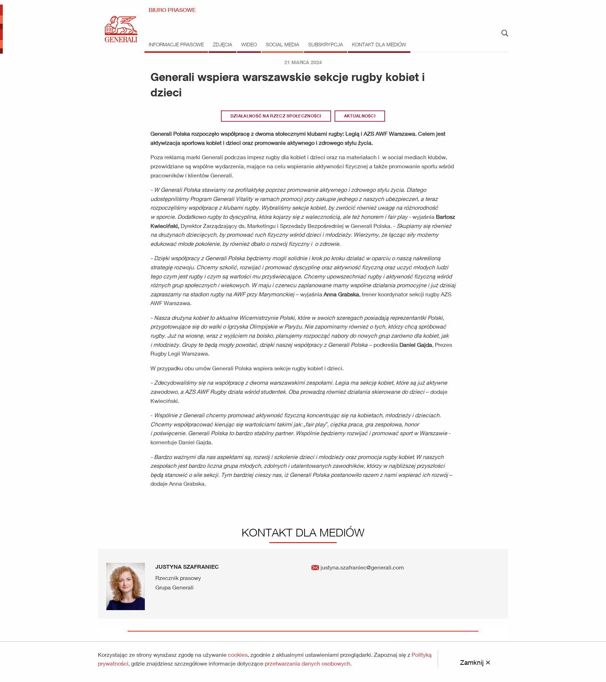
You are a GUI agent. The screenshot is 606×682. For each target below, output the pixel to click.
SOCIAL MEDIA (282, 44)
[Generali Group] (121, 28)
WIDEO (249, 44)
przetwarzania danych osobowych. (308, 663)
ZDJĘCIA (222, 44)
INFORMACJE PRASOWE (176, 44)
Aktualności (360, 116)
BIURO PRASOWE (172, 10)
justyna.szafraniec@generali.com (361, 567)
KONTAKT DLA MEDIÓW (379, 44)
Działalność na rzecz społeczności (276, 116)
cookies (238, 654)
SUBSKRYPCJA (325, 44)
